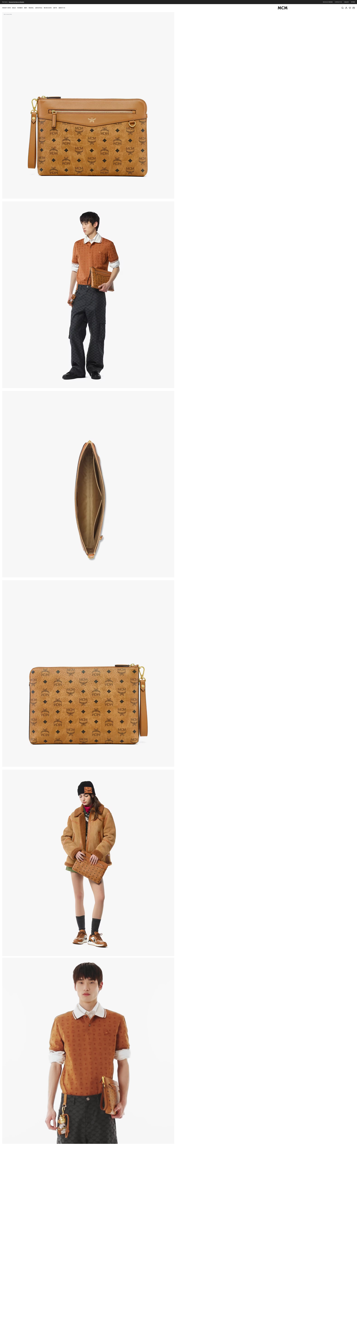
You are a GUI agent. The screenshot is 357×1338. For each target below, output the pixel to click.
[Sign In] (346, 8)
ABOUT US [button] (61, 8)
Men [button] (25, 8)
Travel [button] (31, 8)
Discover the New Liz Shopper (16, 2)
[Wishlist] (350, 8)
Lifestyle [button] (38, 8)
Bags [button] (14, 8)
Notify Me (266, 32)
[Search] (342, 8)
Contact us (338, 2)
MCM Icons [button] (48, 8)
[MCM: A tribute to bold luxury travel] (283, 9)
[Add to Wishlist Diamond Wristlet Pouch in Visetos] (321, 14)
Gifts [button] (55, 8)
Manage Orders (328, 2)
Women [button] (20, 8)
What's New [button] (6, 8)
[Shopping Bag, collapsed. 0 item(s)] (354, 8)
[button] (88, 105)
